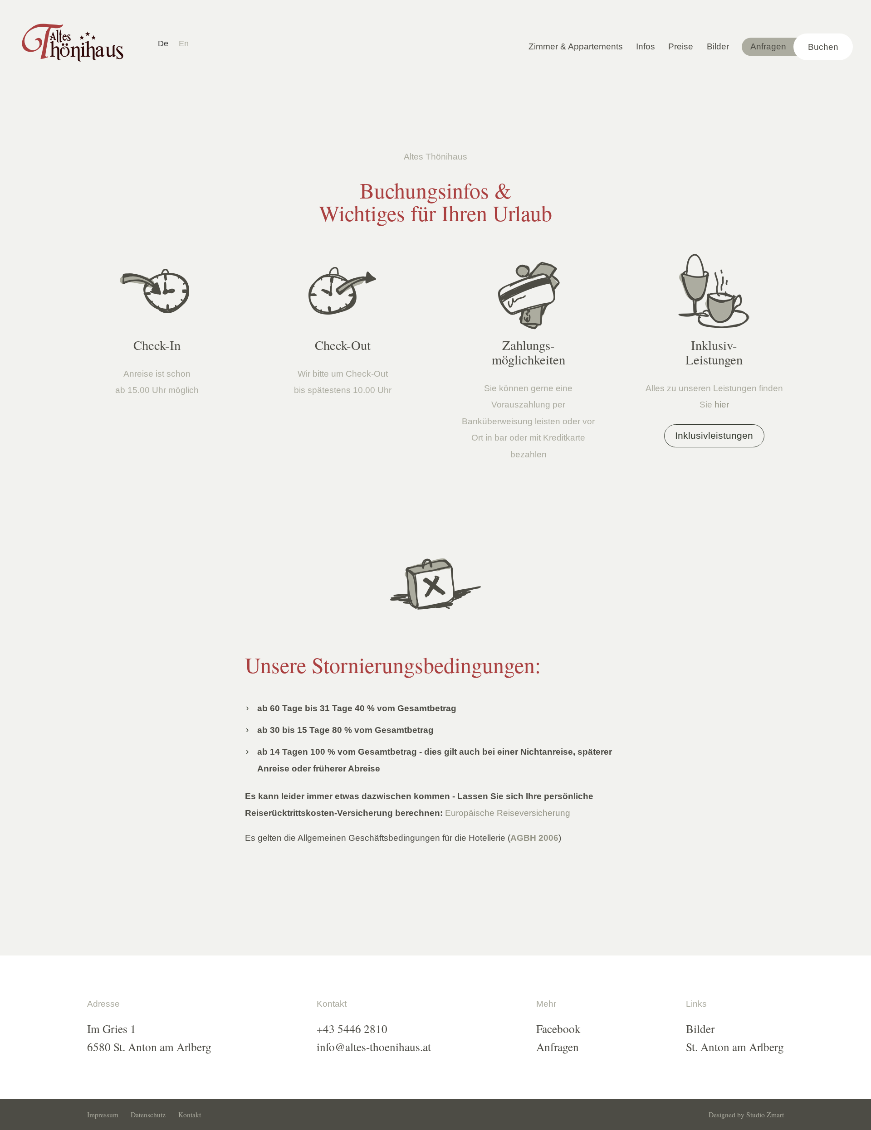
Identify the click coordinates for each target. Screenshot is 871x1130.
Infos (645, 46)
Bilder (718, 46)
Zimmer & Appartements (575, 46)
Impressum (102, 1114)
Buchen (823, 46)
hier (721, 404)
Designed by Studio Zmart (746, 1114)
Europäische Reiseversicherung (507, 813)
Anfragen (768, 46)
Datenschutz (148, 1114)
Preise (680, 46)
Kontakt (189, 1114)
